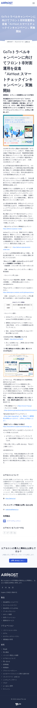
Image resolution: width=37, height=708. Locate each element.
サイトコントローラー (10, 605)
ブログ (5, 683)
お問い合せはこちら (17, 560)
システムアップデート (10, 680)
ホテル (5, 633)
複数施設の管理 (8, 639)
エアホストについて (9, 658)
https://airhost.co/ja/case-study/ (12, 229)
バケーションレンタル (10, 630)
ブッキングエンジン (9, 611)
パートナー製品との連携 (10, 655)
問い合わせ (6, 661)
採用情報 (6, 665)
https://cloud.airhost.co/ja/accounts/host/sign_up (17, 427)
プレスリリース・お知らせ (22, 42)
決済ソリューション (9, 617)
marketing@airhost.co (12, 509)
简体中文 (14, 592)
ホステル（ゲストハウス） (11, 636)
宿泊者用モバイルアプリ (10, 602)
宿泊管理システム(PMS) (10, 608)
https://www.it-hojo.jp (24, 406)
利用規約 (6, 668)
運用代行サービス (8, 621)
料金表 (5, 649)
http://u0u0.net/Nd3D (16, 339)
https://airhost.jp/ (11, 498)
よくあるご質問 (8, 686)
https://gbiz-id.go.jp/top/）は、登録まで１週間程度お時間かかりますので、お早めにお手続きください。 (18, 418)
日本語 (8, 592)
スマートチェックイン (14, 521)
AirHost (10, 42)
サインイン (6, 689)
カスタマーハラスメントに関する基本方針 (16, 674)
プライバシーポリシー (10, 671)
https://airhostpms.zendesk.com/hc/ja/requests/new (18, 292)
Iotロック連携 (7, 614)
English (3, 592)
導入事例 (6, 652)
